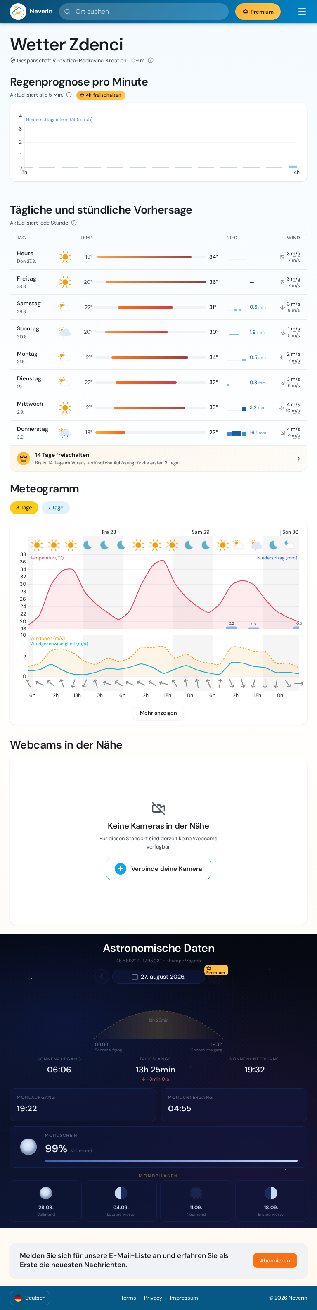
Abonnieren (275, 1260)
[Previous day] (101, 976)
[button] (298, 11)
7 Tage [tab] (56, 507)
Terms (128, 1297)
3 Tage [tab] (24, 507)
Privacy (153, 1297)
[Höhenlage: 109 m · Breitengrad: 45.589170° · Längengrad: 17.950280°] (150, 60)
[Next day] (215, 976)
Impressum (184, 1297)
